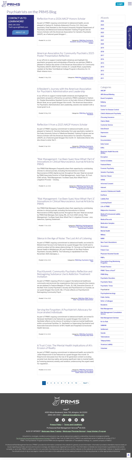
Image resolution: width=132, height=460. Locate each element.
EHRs (102, 148)
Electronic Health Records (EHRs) (109, 152)
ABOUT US (20, 32)
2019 (102, 48)
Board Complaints (107, 98)
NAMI (102, 238)
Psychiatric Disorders (77, 371)
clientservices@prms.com (73, 415)
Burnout (103, 106)
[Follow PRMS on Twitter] (63, 420)
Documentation (106, 140)
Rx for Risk (104, 322)
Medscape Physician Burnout (74, 431)
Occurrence (104, 246)
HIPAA (103, 180)
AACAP (103, 91)
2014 (102, 67)
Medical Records (106, 219)
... (80, 383)
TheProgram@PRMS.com (18, 27)
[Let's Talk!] (129, 38)
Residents (73, 42)
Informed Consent (107, 184)
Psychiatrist (89, 40)
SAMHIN (103, 325)
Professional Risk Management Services (11, 4)
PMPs (103, 257)
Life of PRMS (105, 206)
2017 (102, 55)
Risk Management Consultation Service (111, 313)
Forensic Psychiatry (80, 335)
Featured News (82, 187)
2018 (102, 52)
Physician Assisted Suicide (110, 254)
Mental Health (105, 231)
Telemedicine (105, 337)
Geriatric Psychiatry (82, 42)
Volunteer (104, 348)
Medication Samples (107, 223)
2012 (102, 74)
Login (120, 4)
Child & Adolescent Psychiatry (111, 113)
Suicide (103, 333)
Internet (86, 371)
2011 (102, 78)
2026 (102, 21)
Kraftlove (104, 195)
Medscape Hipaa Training (51, 431)
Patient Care (91, 260)
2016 (102, 59)
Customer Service (107, 125)
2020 (102, 44)
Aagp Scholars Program (96, 431)
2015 (102, 63)
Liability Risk (105, 199)
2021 (102, 40)
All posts (105, 17)
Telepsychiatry (105, 341)
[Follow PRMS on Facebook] (57, 420)
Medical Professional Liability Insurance (110, 215)
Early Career (89, 188)
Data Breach (105, 129)
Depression (104, 132)
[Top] (128, 455)
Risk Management (87, 225)
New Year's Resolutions (109, 242)
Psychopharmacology (108, 293)
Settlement (104, 329)
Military (103, 235)
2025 (102, 25)
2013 (102, 71)
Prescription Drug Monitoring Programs (110, 262)
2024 (102, 29)
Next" (85, 383)
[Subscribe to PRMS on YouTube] (76, 420)
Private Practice (81, 188)
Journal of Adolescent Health (111, 191)
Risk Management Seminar (110, 318)
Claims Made (105, 121)
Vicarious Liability (106, 344)
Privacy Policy (55, 425)
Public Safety (105, 297)
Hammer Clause (106, 176)
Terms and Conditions (73, 425)
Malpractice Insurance (108, 210)
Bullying (103, 102)
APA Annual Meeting (107, 94)
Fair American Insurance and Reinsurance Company (33, 438)
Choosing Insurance (107, 117)
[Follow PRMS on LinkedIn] (69, 420)
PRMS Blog (82, 40)
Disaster (103, 136)
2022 (102, 36)
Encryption (104, 157)
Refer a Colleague (107, 301)
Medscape (104, 227)
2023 (102, 32)
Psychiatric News (106, 282)
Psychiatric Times (107, 286)
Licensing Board (106, 203)
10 (76, 383)
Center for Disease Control (110, 110)
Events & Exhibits (90, 42)
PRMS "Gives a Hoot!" (108, 270)
